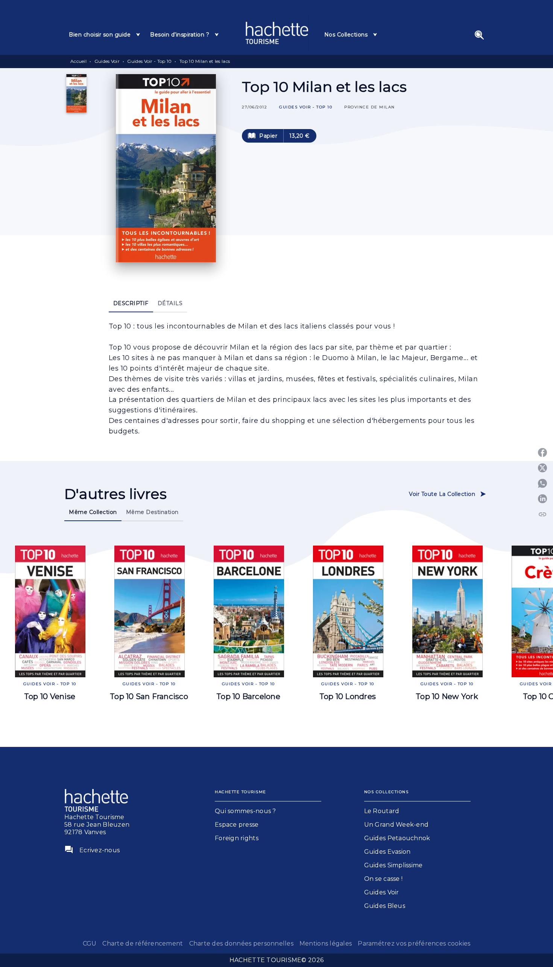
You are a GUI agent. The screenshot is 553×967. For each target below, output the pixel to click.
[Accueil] (276, 33)
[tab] (105, 35)
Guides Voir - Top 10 (149, 61)
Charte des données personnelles (241, 943)
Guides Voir (107, 61)
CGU (90, 943)
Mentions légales (325, 943)
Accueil (78, 61)
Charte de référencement (142, 943)
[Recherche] (479, 35)
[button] (305, 107)
